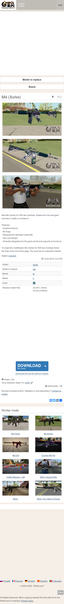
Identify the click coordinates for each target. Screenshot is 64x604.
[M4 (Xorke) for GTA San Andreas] (32, 119)
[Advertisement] (32, 43)
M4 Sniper (48, 433)
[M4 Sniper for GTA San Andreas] (48, 423)
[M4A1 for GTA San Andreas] (16, 488)
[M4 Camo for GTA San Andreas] (16, 423)
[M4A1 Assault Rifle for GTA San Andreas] (48, 466)
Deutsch (31, 581)
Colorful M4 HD (48, 455)
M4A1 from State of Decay (48, 498)
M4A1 (15, 498)
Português (57, 581)
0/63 (28, 382)
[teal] (34, 283)
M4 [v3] (15, 455)
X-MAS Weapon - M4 (15, 477)
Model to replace (32, 79)
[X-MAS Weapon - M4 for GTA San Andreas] (16, 466)
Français (19, 581)
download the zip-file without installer (32, 373)
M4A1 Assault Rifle (48, 477)
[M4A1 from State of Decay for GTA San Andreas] (48, 488)
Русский (6, 581)
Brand (32, 86)
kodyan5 (12, 255)
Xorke (35, 265)
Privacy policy (27, 600)
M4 (34, 269)
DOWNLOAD (29, 366)
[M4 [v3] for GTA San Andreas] (16, 445)
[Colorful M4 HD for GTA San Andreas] (48, 445)
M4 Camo (15, 433)
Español (43, 581)
